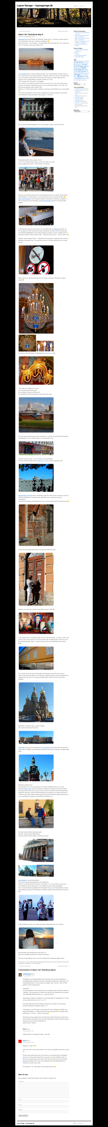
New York (76, 73)
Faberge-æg (40, 460)
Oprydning (86, 73)
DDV (88, 61)
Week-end (84, 80)
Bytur (82, 61)
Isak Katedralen (22, 880)
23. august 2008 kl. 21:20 (28, 1042)
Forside (20, 25)
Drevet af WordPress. (79, 1123)
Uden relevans (77, 101)
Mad (77, 71)
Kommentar (20, 1081)
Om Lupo (35, 25)
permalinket (37, 963)
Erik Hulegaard (27, 974)
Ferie (31, 961)
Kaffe (84, 67)
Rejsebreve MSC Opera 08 (44, 961)
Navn (19, 1099)
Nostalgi (81, 73)
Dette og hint (77, 93)
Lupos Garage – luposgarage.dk (35, 5)
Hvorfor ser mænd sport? (24, 31)
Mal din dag (77, 97)
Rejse (67, 961)
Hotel (75, 66)
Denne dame (21, 39)
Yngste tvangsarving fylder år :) (81, 55)
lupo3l (33, 36)
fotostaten (25, 1061)
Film (84, 63)
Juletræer (79, 68)
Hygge (80, 66)
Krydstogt (59, 961)
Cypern (85, 61)
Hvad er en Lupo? (28, 25)
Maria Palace (21, 747)
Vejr (79, 80)
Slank (75, 78)
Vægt (81, 80)
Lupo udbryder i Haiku (79, 56)
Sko (87, 76)
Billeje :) (76, 52)
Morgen (83, 71)
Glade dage (35, 961)
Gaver (75, 64)
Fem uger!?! (77, 54)
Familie (76, 62)
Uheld (77, 80)
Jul (83, 66)
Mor (80, 71)
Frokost (86, 63)
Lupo (75, 71)
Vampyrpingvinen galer (79, 105)
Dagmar (56, 229)
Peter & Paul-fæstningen (24, 199)
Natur (87, 71)
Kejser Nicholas (46, 747)
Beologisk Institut (78, 90)
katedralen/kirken (47, 200)
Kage (75, 69)
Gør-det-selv (79, 64)
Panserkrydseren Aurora (24, 495)
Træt (74, 80)
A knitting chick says (79, 88)
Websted (20, 1109)
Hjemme (84, 64)
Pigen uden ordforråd (79, 98)
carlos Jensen (77, 32)
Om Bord (63, 961)
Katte (80, 69)
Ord (89, 73)
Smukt (78, 78)
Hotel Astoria (28, 788)
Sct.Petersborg (21, 963)
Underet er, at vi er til (79, 103)
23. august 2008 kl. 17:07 (28, 975)
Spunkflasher (77, 100)
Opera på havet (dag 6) (63, 31)
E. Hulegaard (77, 95)
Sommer (87, 78)
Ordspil (77, 74)
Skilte (84, 77)
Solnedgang (28, 963)
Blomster (76, 61)
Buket (80, 61)
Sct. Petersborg (23, 74)
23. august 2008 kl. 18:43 (28, 1031)
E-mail (20, 1104)
